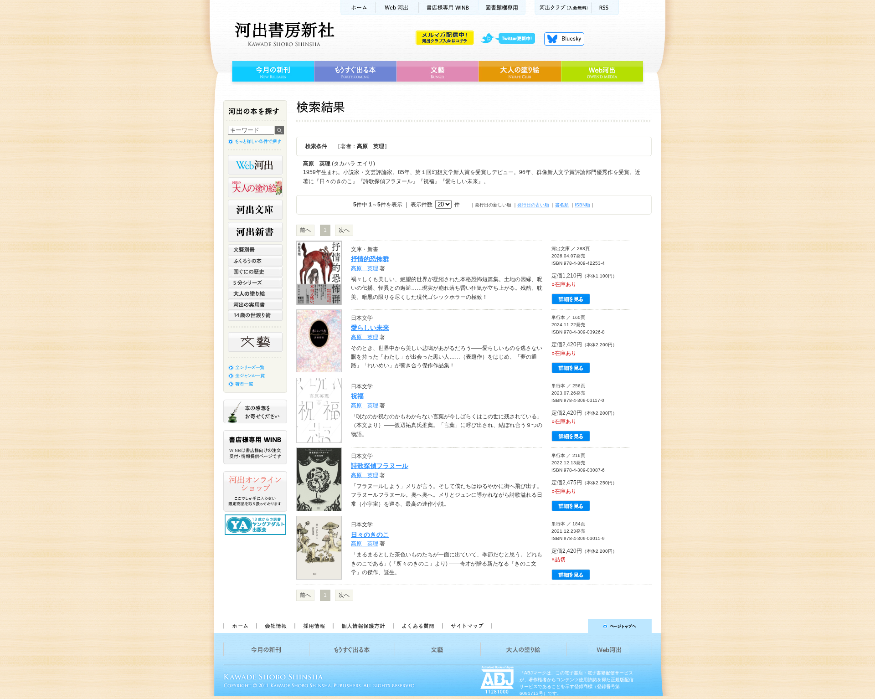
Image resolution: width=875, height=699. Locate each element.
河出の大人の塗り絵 (255, 187)
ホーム (357, 7)
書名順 (562, 204)
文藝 (437, 71)
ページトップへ (576, 626)
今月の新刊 (272, 71)
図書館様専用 (502, 7)
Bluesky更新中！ (564, 38)
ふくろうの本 (255, 260)
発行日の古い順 (533, 204)
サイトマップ (467, 626)
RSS (605, 7)
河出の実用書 (255, 304)
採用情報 (313, 626)
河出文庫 (255, 210)
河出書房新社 (283, 34)
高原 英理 (364, 268)
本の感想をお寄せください (255, 411)
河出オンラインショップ (255, 491)
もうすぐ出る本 (355, 71)
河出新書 (255, 232)
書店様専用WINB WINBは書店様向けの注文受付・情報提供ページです (255, 447)
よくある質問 (417, 626)
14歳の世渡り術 (255, 315)
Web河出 (397, 7)
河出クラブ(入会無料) (563, 7)
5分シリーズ (255, 282)
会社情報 (275, 626)
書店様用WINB (449, 7)
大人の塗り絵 (520, 71)
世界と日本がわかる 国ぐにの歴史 (255, 271)
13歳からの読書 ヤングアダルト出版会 (256, 524)
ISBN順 (582, 204)
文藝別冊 (255, 249)
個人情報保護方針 (363, 626)
